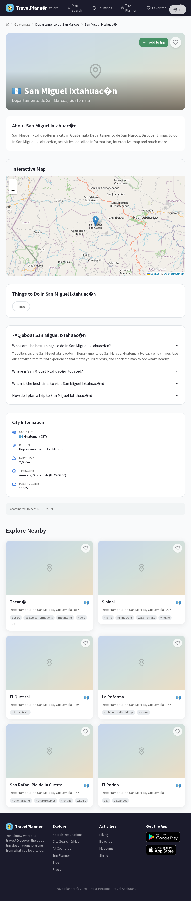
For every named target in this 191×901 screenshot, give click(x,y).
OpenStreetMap (174, 273)
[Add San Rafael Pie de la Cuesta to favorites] (85, 731)
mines (21, 306)
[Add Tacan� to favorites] (85, 548)
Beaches (105, 841)
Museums (106, 848)
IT (180, 9)
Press (57, 869)
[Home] (7, 24)
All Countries (62, 848)
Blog (56, 862)
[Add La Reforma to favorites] (177, 643)
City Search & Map (66, 841)
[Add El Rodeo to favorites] (177, 731)
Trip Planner (61, 855)
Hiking (103, 834)
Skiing (103, 855)
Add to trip (157, 42)
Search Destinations (68, 834)
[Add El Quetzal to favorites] (85, 643)
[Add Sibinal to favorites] (177, 548)
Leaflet (154, 273)
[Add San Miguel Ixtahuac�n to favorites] (175, 42)
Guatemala (22, 24)
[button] (96, 221)
